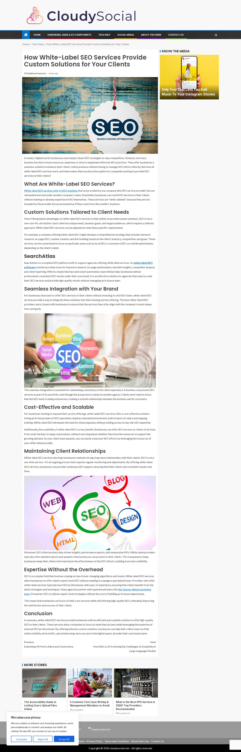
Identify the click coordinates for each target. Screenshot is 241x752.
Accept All (64, 739)
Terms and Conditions (117, 741)
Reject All (43, 739)
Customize (21, 739)
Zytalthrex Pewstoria (36, 73)
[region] (43, 728)
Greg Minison (124, 713)
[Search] (216, 35)
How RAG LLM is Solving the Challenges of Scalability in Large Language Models (124, 646)
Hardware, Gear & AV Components (69, 34)
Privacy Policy (94, 741)
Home (37, 34)
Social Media (125, 34)
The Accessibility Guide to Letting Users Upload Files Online (40, 705)
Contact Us (176, 34)
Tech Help (104, 34)
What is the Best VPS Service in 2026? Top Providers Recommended (135, 705)
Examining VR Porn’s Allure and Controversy (48, 644)
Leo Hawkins (77, 710)
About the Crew (151, 34)
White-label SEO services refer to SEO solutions (51, 190)
